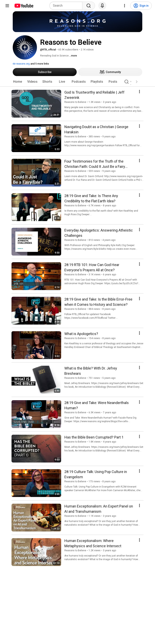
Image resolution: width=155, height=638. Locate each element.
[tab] (17, 82)
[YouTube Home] (23, 5)
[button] (136, 82)
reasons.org (23, 63)
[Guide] (7, 5)
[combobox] (67, 5)
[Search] (88, 6)
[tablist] (77, 82)
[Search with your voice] (102, 6)
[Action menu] (139, 92)
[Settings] (124, 5)
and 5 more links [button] (39, 63)
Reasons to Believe (75, 102)
